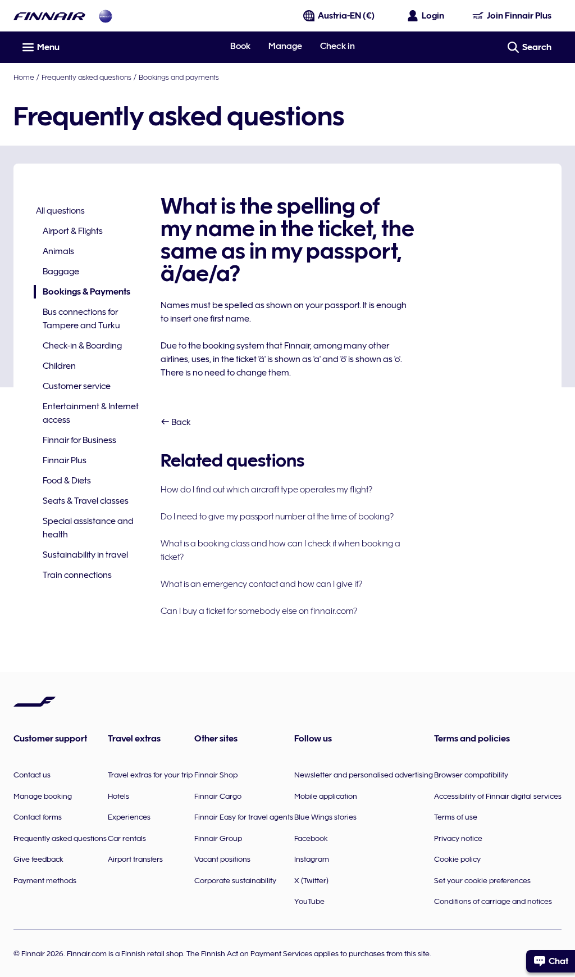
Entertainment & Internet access (91, 413)
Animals (58, 251)
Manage (285, 46)
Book (240, 46)
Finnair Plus (64, 460)
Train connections (77, 575)
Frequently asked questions (86, 77)
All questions (60, 211)
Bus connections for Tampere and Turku (81, 319)
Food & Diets (67, 481)
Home (23, 77)
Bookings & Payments (82, 292)
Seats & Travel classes (86, 501)
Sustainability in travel (85, 555)
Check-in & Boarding (82, 346)
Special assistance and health (88, 528)
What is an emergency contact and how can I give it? (261, 584)
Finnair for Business (79, 440)
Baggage (61, 271)
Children (59, 366)
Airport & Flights (73, 231)
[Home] (49, 16)
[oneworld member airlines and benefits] (105, 16)
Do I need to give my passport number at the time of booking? (277, 517)
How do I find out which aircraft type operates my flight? (266, 490)
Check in (337, 46)
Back (180, 422)
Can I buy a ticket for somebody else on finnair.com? (259, 611)
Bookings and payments (179, 77)
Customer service (77, 386)
